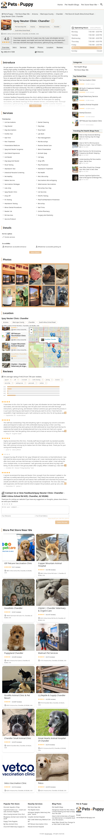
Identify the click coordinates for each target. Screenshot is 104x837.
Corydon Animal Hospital (36, 817)
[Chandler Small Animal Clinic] (18, 722)
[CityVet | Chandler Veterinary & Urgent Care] (52, 592)
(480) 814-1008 (9, 52)
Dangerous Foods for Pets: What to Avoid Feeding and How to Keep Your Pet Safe (63, 811)
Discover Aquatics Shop (12, 807)
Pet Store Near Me (89, 4)
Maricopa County (47, 14)
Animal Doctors (87, 114)
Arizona (35, 14)
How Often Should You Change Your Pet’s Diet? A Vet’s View (89, 169)
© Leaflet (48, 367)
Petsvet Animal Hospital (36, 827)
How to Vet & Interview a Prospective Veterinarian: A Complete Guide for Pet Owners (63, 818)
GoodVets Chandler (50, 339)
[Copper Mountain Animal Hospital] (52, 547)
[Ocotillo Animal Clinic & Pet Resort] (18, 679)
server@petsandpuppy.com (85, 817)
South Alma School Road (22, 30)
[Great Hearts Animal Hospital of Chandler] (52, 722)
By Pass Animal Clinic (11, 824)
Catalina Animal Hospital (88, 106)
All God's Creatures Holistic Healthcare (89, 90)
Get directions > (46, 326)
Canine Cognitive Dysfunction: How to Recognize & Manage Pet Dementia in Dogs (90, 178)
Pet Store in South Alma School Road (79, 14)
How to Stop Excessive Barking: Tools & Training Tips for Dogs (89, 137)
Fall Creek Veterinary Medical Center (39, 820)
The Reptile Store (34, 810)
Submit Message (62, 522)
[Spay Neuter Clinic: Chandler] (7, 26)
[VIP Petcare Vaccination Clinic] (18, 547)
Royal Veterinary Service (88, 98)
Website (40, 52)
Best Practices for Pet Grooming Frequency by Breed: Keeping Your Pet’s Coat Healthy (90, 153)
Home (60, 4)
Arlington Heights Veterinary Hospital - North (39, 813)
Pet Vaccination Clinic (87, 82)
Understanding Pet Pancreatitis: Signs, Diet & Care (90, 161)
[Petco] (52, 767)
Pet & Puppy (8, 14)
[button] (53, 346)
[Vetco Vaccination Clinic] (18, 767)
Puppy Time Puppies (10, 821)
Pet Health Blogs (72, 4)
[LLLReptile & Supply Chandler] (52, 679)
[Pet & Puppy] (17, 4)
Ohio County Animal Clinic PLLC (14, 814)
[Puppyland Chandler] (18, 637)
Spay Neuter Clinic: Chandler (12, 16)
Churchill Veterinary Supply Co (14, 827)
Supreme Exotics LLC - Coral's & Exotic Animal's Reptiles (15, 811)
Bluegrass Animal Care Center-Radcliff (15, 818)
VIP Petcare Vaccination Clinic (90, 123)
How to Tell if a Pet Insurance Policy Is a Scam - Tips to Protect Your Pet (90, 145)
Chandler (59, 14)
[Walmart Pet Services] (52, 637)
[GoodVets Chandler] (18, 592)
